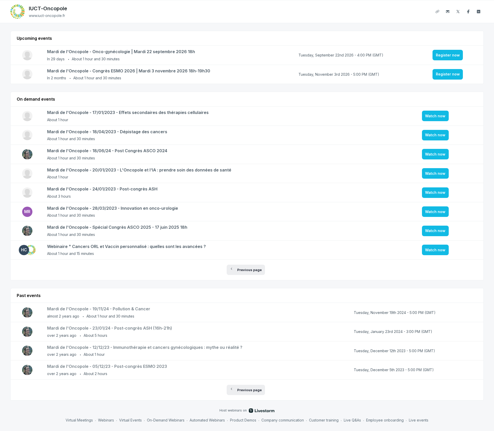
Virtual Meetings (79, 420)
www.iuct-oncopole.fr (47, 15)
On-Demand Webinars (165, 420)
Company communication (282, 420)
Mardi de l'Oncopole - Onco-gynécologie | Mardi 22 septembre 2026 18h (121, 51)
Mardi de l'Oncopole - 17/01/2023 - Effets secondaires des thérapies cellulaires (128, 112)
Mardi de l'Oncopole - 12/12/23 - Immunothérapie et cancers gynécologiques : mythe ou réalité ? (144, 347)
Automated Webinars (207, 420)
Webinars (106, 420)
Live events (418, 420)
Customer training (324, 420)
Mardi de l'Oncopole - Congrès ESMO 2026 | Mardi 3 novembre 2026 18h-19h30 (128, 70)
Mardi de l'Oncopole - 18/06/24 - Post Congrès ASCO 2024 (107, 150)
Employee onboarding (385, 420)
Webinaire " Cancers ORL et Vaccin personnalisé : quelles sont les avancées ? (126, 246)
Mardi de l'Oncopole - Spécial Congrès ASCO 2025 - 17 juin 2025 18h (117, 227)
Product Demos (243, 420)
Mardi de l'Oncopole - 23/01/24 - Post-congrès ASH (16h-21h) (109, 328)
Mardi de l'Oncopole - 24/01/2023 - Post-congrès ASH (102, 188)
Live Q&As (352, 420)
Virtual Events (130, 420)
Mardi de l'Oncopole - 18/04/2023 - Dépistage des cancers (107, 131)
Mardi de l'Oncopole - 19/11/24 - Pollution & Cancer (98, 308)
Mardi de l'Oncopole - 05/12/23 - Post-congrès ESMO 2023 (107, 366)
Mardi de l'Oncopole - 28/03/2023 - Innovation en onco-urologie (112, 208)
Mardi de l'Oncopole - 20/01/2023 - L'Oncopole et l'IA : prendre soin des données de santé (139, 170)
